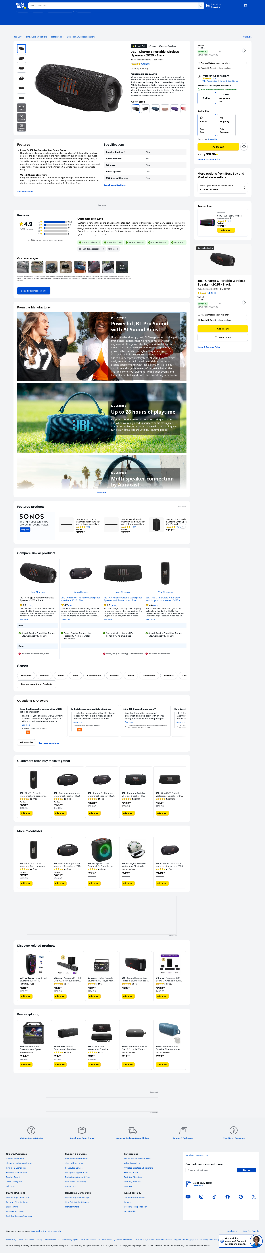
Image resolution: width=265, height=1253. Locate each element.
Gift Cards (10, 1186)
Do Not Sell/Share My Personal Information (115, 1240)
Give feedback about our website (46, 1231)
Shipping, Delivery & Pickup (18, 1163)
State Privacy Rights (70, 1240)
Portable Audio (57, 37)
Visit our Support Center (76, 1158)
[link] (33, 290)
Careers (127, 1202)
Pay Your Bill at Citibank (17, 1202)
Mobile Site (232, 1231)
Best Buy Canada (251, 1231)
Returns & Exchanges (16, 1168)
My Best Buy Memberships (77, 1197)
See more (101, 492)
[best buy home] (21, 5)
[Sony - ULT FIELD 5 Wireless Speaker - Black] (207, 222)
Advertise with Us (132, 1163)
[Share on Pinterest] (240, 1196)
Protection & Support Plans (77, 1177)
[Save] (244, 147)
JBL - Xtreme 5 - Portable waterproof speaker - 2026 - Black (80, 599)
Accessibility (11, 1240)
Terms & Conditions (229, 81)
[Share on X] (254, 1196)
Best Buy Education (133, 1177)
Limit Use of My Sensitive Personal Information (153, 1240)
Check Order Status (15, 1158)
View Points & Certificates (76, 1202)
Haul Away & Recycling (75, 1181)
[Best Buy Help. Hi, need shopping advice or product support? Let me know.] (256, 1241)
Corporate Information (134, 1197)
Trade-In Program (14, 1181)
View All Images (38, 592)
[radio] (207, 125)
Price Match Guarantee (16, 1172)
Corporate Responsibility (135, 1206)
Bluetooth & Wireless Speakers (81, 37)
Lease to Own (12, 1206)
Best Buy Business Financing (19, 1216)
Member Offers (72, 1206)
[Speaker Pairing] (125, 152)
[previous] (132, 108)
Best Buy (17, 37)
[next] (185, 108)
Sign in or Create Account (197, 1155)
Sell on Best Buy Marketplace (137, 1158)
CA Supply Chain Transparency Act (214, 1240)
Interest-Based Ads (52, 1240)
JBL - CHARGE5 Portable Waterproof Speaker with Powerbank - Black (123, 599)
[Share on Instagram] (201, 1196)
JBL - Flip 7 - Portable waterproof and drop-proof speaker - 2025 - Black (163, 599)
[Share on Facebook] (227, 1196)
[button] (217, 55)
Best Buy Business (132, 1181)
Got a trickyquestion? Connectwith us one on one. (235, 1241)
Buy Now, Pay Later (15, 1211)
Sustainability (130, 1211)
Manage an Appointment (76, 1172)
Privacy (39, 1240)
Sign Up (246, 1170)
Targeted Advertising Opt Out (186, 1240)
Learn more (199, 1186)
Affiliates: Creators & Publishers (138, 1168)
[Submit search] (201, 5)
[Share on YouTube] (188, 1196)
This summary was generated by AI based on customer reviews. (104, 235)
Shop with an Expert (74, 1163)
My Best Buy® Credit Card (17, 1197)
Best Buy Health (131, 1172)
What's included (209, 81)
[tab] (26, 675)
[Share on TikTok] (214, 1196)
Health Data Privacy (88, 1240)
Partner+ (128, 1186)
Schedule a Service (74, 1168)
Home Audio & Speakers (36, 37)
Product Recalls (13, 1177)
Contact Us (70, 1186)
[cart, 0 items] (245, 5)
